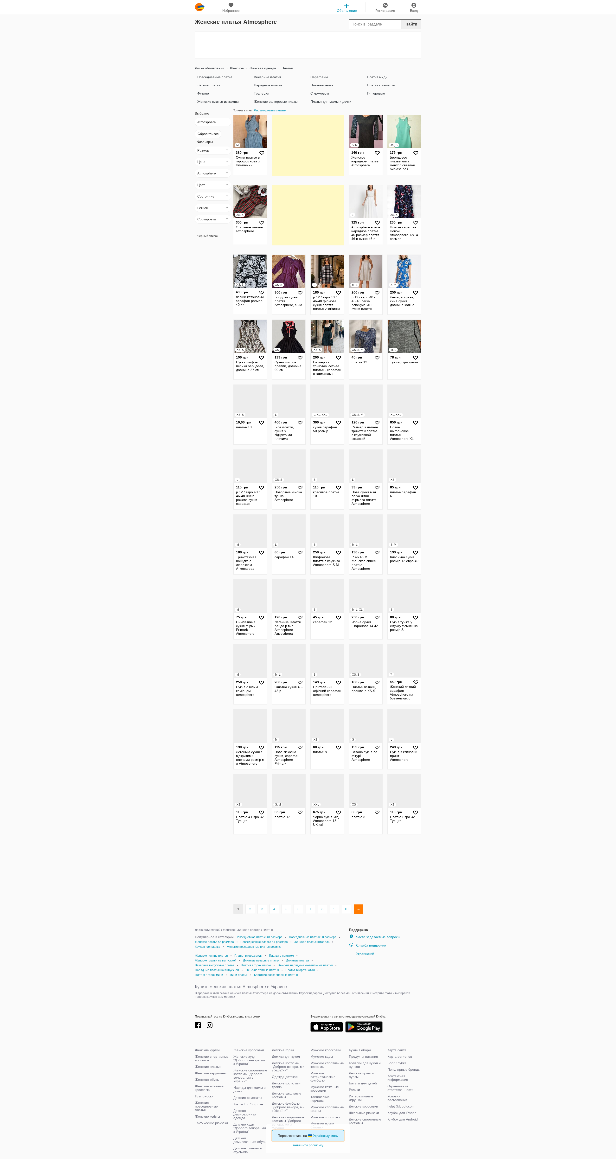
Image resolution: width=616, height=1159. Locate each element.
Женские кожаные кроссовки (209, 1088)
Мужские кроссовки (325, 1050)
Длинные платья (297, 960)
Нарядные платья (268, 85)
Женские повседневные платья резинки (254, 946)
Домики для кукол (286, 1056)
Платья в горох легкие (256, 965)
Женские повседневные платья (206, 1106)
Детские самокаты (247, 1098)
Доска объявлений (209, 68)
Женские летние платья (211, 955)
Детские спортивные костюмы (365, 1121)
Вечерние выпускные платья (214, 965)
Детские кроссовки (363, 1106)
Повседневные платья (214, 77)
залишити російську (308, 1145)
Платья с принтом (281, 955)
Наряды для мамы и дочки (249, 1089)
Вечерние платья (267, 77)
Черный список (207, 236)
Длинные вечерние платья (261, 960)
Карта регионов (399, 1056)
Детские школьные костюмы (286, 1095)
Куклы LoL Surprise (248, 1104)
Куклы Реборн (360, 1050)
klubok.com (200, 7)
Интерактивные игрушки (361, 1098)
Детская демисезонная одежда (244, 1114)
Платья (287, 68)
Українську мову (325, 1136)
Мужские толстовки (325, 1117)
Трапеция (261, 93)
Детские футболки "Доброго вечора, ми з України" (288, 1107)
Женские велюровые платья (276, 101)
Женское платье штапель (311, 942)
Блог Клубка (396, 1063)
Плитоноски (204, 1096)
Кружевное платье (207, 946)
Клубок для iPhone (402, 1113)
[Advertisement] (308, 45)
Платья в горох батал (300, 970)
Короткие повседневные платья (276, 975)
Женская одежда (262, 68)
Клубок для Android (402, 1119)
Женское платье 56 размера (214, 942)
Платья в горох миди (248, 955)
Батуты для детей (363, 1083)
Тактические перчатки (320, 1098)
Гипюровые (376, 93)
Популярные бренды (403, 1069)
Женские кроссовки (248, 1050)
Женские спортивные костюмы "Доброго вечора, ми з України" (250, 1075)
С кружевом (319, 93)
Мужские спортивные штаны (327, 1109)
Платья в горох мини (209, 975)
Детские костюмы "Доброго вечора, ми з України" (288, 1066)
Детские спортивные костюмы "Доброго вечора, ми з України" (288, 1122)
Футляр (203, 93)
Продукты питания (363, 1056)
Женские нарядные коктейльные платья (305, 965)
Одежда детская (285, 1077)
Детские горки (283, 1050)
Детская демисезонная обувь (249, 1140)
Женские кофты (207, 1116)
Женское (236, 68)
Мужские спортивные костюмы (327, 1065)
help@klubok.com (401, 1106)
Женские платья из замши (218, 101)
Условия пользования (397, 1098)
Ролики (354, 1090)
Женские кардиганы (210, 1073)
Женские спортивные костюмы (212, 1058)
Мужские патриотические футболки (322, 1076)
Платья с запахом (381, 85)
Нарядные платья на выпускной (217, 970)
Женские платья (208, 1067)
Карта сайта (396, 1050)
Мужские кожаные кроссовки (324, 1088)
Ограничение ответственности (400, 1088)
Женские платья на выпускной (216, 960)
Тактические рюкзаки (211, 1123)
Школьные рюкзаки (364, 1113)
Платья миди (377, 77)
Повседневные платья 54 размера (264, 942)
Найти (411, 24)
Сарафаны (319, 77)
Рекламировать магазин (270, 110)
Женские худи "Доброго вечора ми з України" (249, 1060)
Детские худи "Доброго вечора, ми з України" (249, 1127)
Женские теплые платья (262, 970)
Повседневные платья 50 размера (312, 937)
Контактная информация (397, 1078)
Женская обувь (207, 1080)
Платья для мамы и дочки (330, 101)
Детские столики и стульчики (247, 1150)
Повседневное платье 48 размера (259, 937)
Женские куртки (207, 1050)
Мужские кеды (321, 1056)
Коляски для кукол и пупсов (365, 1065)
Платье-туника (321, 85)
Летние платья (208, 85)
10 (346, 909)
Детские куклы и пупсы (361, 1075)
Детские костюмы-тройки (286, 1085)
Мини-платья (239, 975)
